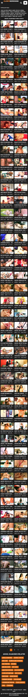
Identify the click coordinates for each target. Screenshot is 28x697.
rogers (13, 664)
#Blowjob (9, 269)
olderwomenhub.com (18, 693)
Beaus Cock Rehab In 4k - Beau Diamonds (20, 92)
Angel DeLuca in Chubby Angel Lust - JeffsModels (20, 293)
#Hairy (16, 634)
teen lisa (14, 16)
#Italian (13, 583)
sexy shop (18, 673)
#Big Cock (22, 345)
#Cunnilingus (5, 156)
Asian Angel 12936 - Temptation (20, 644)
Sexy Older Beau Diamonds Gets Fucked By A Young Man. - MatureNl (20, 104)
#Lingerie (22, 634)
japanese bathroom (8, 682)
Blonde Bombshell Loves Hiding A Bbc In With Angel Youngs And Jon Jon (7, 594)
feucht (20, 16)
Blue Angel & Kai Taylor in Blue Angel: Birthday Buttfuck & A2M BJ (7, 318)
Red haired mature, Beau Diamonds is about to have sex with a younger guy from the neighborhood (7, 41)
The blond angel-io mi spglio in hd (7, 581)
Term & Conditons (7, 689)
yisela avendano (15, 11)
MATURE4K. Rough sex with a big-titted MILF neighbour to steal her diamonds (7, 192)
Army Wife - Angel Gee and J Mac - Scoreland (7, 632)
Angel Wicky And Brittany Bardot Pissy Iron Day (20, 619)
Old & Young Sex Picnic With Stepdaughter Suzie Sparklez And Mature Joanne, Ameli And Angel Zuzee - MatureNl (7, 217)
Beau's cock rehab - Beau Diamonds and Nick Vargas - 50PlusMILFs (7, 79)
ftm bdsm (9, 685)
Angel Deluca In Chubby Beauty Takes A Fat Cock (20, 531)
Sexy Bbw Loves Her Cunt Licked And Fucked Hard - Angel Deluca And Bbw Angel (7, 305)
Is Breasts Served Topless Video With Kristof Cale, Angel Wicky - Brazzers (7, 556)
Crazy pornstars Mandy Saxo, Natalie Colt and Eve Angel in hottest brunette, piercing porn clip (7, 494)
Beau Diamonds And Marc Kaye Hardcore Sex (7, 142)
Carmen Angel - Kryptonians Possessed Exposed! (7, 242)
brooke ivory (6, 667)
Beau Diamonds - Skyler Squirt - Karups (7, 155)
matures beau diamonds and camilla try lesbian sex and (7, 205)
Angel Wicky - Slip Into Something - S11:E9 (20, 406)
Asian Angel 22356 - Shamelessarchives (7, 230)
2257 (14, 691)
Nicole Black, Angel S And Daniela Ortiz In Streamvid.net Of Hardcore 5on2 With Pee (7, 255)
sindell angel (10, 13)
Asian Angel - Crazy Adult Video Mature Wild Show (20, 368)
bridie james (11, 10)
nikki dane (5, 676)
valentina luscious (20, 13)
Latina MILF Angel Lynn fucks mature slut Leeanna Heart (7, 381)
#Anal (2, 257)
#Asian (24, 219)
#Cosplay (11, 244)
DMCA (24, 689)
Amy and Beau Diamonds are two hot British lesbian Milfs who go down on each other (7, 104)
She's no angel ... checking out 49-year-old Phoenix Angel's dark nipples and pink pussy (20, 393)
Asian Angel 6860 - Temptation (20, 217)
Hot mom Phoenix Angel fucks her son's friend (20, 506)
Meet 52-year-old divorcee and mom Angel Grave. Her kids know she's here (20, 431)
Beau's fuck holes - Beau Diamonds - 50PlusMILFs (20, 142)
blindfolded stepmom (15, 660)
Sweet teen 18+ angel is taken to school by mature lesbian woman (7, 355)
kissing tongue (18, 657)
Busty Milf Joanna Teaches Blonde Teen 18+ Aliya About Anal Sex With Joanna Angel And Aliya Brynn (7, 456)
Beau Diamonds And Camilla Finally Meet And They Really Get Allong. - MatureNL (20, 117)
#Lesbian (6, 357)
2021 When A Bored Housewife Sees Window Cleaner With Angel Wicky (7, 418)
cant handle (8, 16)
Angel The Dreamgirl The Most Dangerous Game (7, 443)
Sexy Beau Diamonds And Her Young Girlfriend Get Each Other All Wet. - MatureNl (7, 67)
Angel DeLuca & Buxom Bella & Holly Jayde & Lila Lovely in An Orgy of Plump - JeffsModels (20, 519)
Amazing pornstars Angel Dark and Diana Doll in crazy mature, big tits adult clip (20, 381)
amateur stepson (7, 670)
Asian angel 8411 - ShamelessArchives (20, 594)
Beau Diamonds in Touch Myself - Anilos (20, 54)
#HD (22, 31)
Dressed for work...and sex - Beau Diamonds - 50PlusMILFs (20, 155)
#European (24, 43)
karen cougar (5, 14)
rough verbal (20, 10)
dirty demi (19, 14)
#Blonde (9, 194)
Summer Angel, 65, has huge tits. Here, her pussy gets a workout (7, 406)
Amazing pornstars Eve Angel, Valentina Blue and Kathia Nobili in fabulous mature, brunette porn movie (20, 355)
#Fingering (13, 156)
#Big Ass (3, 31)
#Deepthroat (5, 131)
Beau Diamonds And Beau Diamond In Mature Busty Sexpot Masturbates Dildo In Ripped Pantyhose (20, 41)
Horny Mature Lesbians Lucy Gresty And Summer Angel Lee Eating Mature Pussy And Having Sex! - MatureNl (20, 305)
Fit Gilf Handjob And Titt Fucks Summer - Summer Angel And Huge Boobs (20, 607)
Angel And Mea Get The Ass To (7, 280)
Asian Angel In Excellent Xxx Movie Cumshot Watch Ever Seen (20, 443)
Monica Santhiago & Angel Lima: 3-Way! (7, 519)
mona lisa (13, 14)
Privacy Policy (17, 689)
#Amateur (17, 94)
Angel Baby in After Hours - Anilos (20, 469)
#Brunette (17, 395)
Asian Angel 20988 (7, 607)
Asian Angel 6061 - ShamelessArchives (20, 242)
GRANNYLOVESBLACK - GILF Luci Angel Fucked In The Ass (7, 268)
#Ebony (24, 395)
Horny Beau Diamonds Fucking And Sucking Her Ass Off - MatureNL (7, 92)
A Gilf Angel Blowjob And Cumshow (20, 255)
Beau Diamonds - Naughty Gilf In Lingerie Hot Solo (20, 167)
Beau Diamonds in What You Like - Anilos (7, 117)
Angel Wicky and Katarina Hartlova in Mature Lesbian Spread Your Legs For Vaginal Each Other (20, 330)
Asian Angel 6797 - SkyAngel (7, 569)
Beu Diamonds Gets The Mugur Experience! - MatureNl (7, 167)
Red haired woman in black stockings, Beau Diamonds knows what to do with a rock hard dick (20, 79)
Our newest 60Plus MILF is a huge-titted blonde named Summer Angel (20, 418)
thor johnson (20, 682)
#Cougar (10, 68)
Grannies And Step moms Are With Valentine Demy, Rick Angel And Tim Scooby (7, 531)
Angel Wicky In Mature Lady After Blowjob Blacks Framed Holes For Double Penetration (20, 343)
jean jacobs (4, 10)
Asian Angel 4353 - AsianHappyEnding (20, 230)
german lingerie (7, 679)
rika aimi (4, 660)
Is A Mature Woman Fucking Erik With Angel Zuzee (7, 343)
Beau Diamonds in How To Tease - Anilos (20, 180)
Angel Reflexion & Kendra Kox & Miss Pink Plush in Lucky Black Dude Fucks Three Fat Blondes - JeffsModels (7, 544)
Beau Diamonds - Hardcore (20, 129)
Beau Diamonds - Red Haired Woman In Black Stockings (20, 67)
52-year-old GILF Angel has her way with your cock (7, 431)
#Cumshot (24, 68)
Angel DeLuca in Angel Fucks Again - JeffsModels (7, 293)
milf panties (5, 664)
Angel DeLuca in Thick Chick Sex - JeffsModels (7, 481)
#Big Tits (10, 31)
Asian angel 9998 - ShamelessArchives (20, 494)
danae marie (13, 676)
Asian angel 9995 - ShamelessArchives (20, 569)
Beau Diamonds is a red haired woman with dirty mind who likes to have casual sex (20, 29)
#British (9, 56)
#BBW (2, 43)
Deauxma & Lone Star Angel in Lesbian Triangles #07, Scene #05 (20, 481)
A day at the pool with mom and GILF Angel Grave (7, 469)
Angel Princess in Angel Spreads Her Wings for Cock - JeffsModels (20, 280)
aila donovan (19, 670)
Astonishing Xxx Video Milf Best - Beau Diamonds (7, 180)
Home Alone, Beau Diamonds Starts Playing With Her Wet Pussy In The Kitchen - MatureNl (7, 54)
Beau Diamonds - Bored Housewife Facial (7, 129)
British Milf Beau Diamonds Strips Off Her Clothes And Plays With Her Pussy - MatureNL (20, 192)
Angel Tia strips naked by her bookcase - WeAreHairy (20, 632)
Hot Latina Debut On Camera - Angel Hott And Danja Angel (20, 318)
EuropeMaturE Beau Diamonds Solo (20, 205)
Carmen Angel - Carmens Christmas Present (20, 268)
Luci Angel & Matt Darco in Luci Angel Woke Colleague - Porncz (7, 29)
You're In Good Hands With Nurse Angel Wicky (20, 544)
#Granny (17, 31)
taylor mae (17, 679)
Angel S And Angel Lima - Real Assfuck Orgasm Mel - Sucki (7, 330)
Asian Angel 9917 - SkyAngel (7, 619)
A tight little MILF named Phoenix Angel (20, 581)
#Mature (13, 144)
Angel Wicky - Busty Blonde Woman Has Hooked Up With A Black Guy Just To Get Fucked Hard (20, 556)
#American (4, 244)
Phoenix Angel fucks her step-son (20, 456)
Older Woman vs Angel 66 (7, 393)
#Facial (12, 131)
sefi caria (15, 667)
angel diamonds (7, 657)
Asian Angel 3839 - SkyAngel (7, 644)
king (3, 685)
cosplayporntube (7, 673)
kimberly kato (5, 11)
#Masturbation (19, 207)
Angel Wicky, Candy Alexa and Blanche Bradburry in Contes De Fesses (7, 506)
